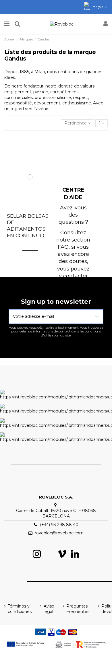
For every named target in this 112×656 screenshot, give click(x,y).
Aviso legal (49, 609)
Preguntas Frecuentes (77, 609)
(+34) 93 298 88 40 (59, 524)
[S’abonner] (97, 316)
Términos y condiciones (20, 609)
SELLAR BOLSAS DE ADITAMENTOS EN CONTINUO (28, 225)
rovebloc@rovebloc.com (59, 533)
